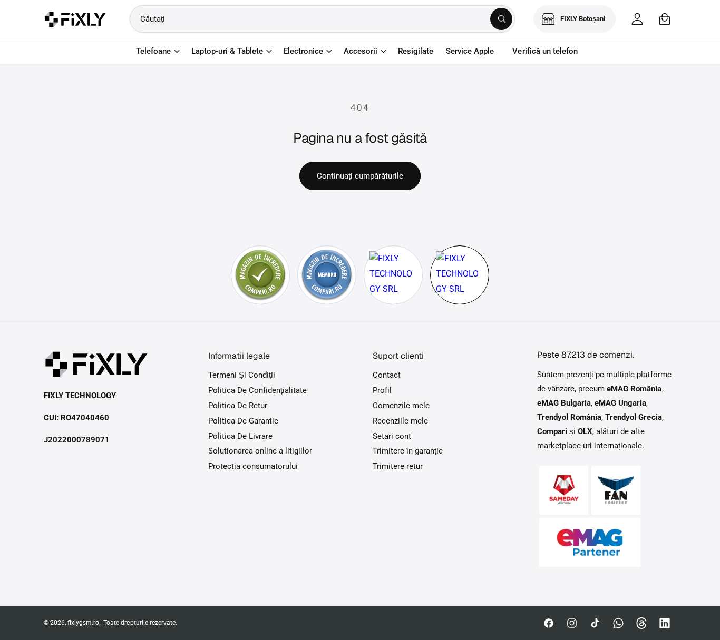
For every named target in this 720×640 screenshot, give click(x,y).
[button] (664, 19)
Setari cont (392, 436)
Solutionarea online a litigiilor (260, 451)
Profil (382, 390)
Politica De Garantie (243, 421)
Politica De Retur (237, 405)
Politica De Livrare (240, 436)
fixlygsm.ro (83, 622)
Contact (387, 375)
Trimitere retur (398, 466)
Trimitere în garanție (408, 451)
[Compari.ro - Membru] (326, 274)
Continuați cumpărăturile (360, 176)
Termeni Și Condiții (241, 375)
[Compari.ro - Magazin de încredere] (260, 274)
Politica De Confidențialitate (257, 390)
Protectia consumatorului (253, 466)
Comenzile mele (401, 405)
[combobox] (322, 19)
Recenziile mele (400, 421)
